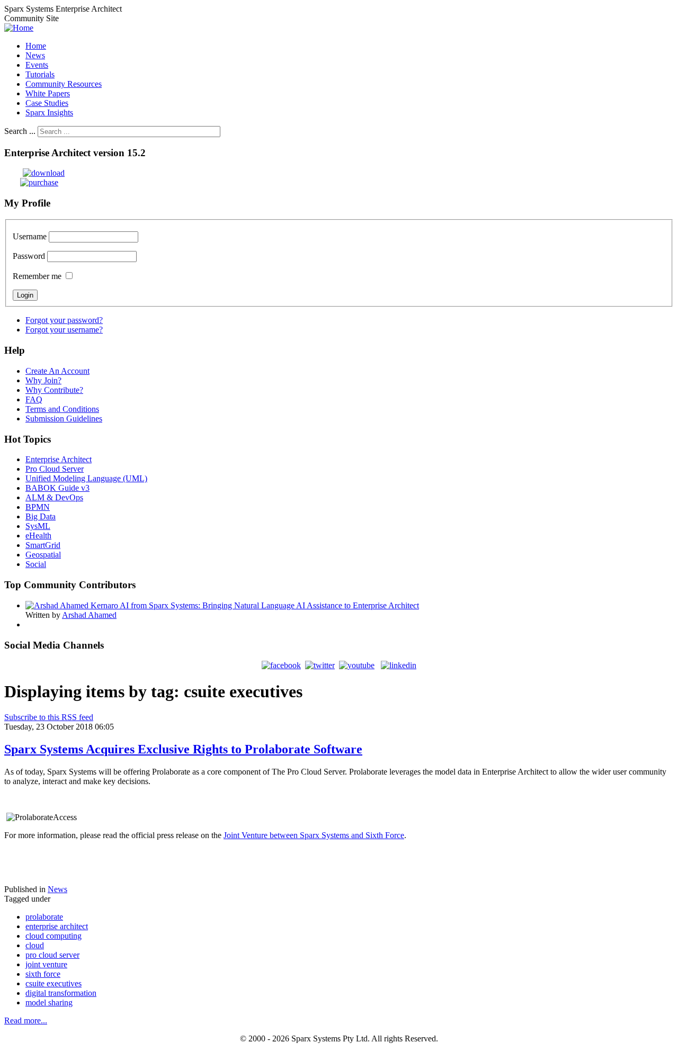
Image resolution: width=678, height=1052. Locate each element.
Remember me (37, 276)
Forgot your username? (64, 329)
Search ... (19, 131)
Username (30, 236)
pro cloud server (52, 954)
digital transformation (60, 992)
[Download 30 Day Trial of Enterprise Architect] (34, 172)
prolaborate (44, 916)
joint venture (46, 964)
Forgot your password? (64, 320)
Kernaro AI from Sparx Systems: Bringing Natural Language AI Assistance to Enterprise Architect (255, 605)
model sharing (49, 1002)
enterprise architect (56, 926)
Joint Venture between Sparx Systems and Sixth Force (314, 835)
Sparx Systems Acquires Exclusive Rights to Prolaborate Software (183, 749)
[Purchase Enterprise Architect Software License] (31, 182)
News (57, 889)
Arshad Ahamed (89, 614)
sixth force (42, 973)
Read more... (25, 1020)
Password (29, 255)
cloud (34, 945)
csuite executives (53, 983)
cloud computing (53, 935)
